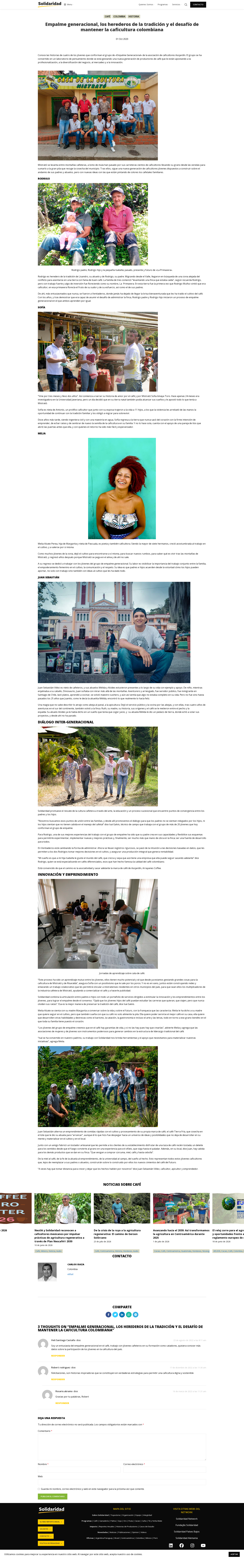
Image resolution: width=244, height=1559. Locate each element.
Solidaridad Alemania (187, 1538)
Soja (120, 1521)
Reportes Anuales (106, 1526)
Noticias (113, 1532)
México (44, 1251)
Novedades (103, 1532)
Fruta (130, 1521)
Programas (87, 1521)
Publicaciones (124, 1532)
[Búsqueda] (186, 4)
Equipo (138, 1515)
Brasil (117, 1538)
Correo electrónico (134, 1464)
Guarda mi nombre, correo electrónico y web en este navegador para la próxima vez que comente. (92, 1488)
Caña (144, 1521)
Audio (135, 1251)
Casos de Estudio (146, 1526)
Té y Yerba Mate (155, 1521)
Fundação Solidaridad (187, 1525)
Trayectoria (115, 1515)
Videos (144, 1532)
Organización (128, 1515)
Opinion (135, 1532)
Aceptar (234, 1554)
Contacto (198, 4)
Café (107, 16)
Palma (113, 1521)
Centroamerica (107, 1251)
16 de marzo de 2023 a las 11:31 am (189, 1391)
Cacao (157, 1251)
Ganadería (104, 1521)
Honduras (127, 1251)
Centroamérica (127, 1538)
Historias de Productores (127, 1526)
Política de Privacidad (50, 1543)
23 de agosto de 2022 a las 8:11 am (189, 1340)
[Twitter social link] (115, 1314)
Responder (58, 1355)
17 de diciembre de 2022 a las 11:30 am (188, 1367)
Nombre (43, 1464)
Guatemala (186, 1251)
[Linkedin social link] (122, 1314)
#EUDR (216, 1251)
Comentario (45, 1431)
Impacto (93, 1526)
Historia (134, 16)
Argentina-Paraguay (104, 1538)
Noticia (52, 1251)
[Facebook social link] (108, 1314)
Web (40, 1476)
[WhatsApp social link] (129, 1314)
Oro (125, 1521)
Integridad (147, 1515)
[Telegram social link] (135, 1314)
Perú (155, 1538)
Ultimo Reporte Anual (50, 1522)
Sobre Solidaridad (100, 1515)
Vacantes (44, 1529)
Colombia (119, 16)
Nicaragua (207, 1251)
